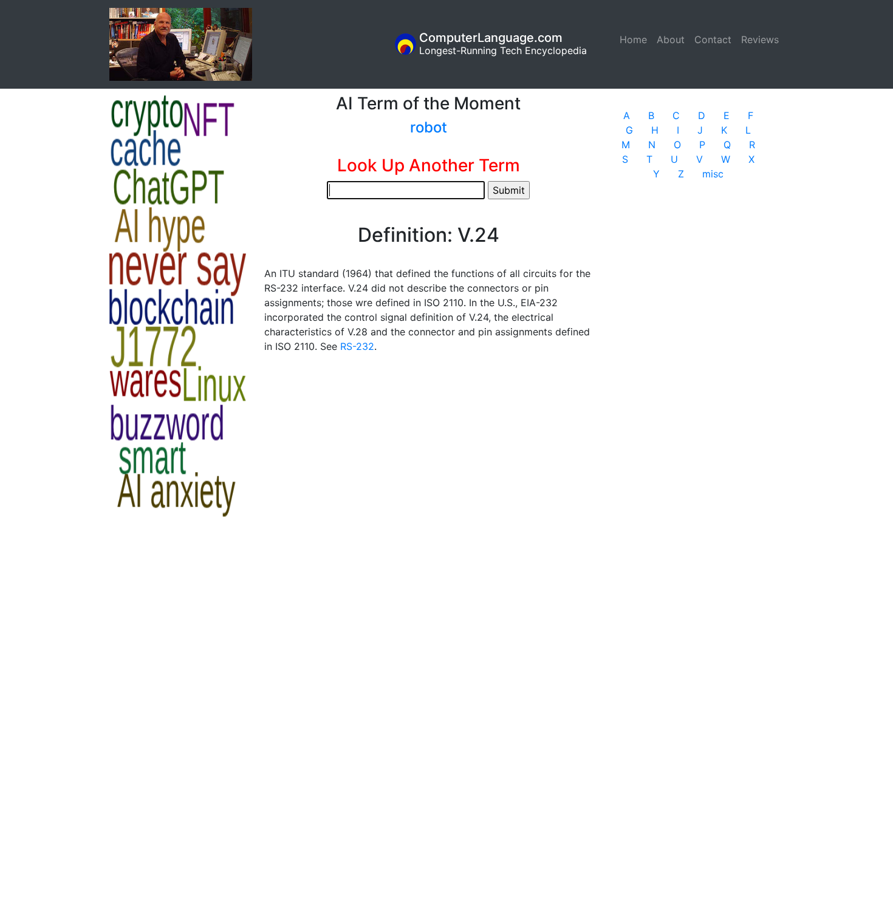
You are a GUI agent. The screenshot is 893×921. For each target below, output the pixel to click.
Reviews (760, 39)
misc (713, 174)
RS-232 (357, 346)
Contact (712, 39)
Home (636, 39)
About (671, 39)
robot (428, 127)
